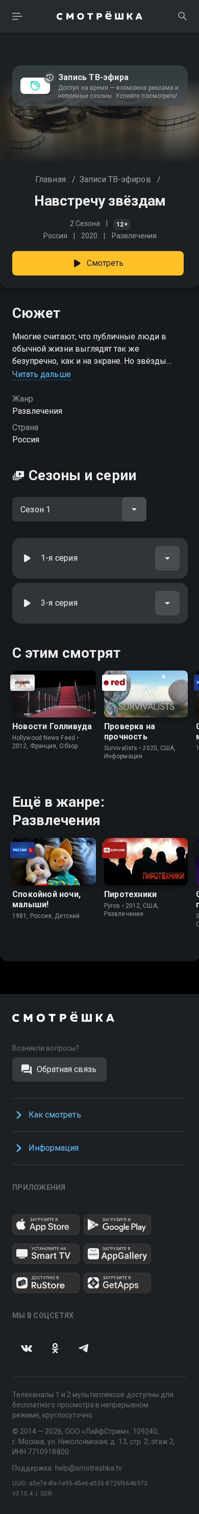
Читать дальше (41, 374)
